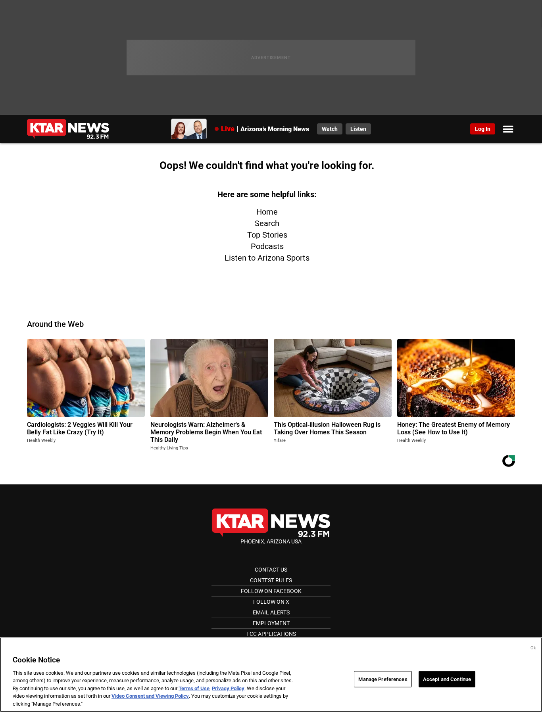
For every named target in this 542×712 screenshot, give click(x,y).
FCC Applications (271, 634)
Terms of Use (194, 688)
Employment (271, 623)
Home (267, 212)
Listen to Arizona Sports (267, 258)
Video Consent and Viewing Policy (150, 696)
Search (267, 223)
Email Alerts (271, 612)
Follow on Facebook (271, 591)
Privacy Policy (228, 688)
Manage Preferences (382, 679)
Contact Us (271, 569)
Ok (533, 648)
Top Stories (267, 235)
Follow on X (271, 602)
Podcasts (267, 246)
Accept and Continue (447, 679)
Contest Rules (271, 580)
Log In (482, 129)
